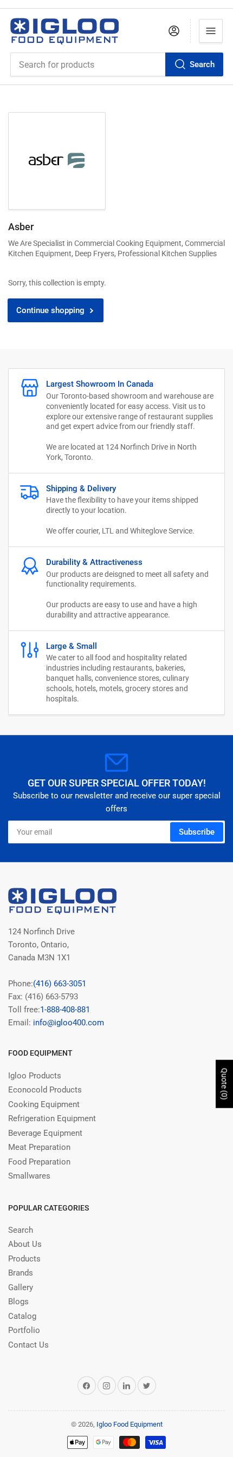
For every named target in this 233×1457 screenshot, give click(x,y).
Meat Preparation (39, 1147)
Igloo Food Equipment (129, 1424)
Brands (20, 1273)
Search (202, 64)
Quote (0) (224, 1084)
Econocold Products (45, 1090)
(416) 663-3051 (59, 983)
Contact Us (28, 1345)
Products (24, 1259)
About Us (25, 1244)
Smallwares (29, 1176)
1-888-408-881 (65, 1009)
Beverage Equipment (45, 1133)
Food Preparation (39, 1162)
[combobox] (116, 64)
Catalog (22, 1316)
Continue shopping (50, 310)
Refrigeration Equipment (52, 1118)
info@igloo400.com (67, 1022)
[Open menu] (211, 31)
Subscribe (197, 832)
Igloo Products (34, 1076)
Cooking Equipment (44, 1104)
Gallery (20, 1287)
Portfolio (24, 1330)
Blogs (18, 1301)
